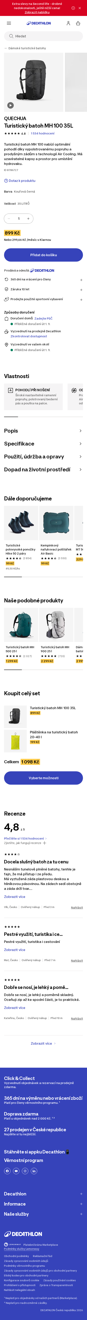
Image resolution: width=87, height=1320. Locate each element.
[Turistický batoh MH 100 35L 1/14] (33, 82)
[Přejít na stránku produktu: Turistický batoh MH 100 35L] (15, 717)
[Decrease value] (9, 218)
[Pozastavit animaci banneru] (73, 8)
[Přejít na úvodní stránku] (39, 23)
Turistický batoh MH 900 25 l (55, 649)
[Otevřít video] (10, 105)
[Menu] (9, 23)
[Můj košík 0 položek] (78, 23)
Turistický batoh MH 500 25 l (20, 649)
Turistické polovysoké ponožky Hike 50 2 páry (20, 549)
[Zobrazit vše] (5, 48)
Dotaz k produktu (22, 181)
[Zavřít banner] (79, 8)
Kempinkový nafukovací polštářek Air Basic (56, 549)
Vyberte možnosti (43, 778)
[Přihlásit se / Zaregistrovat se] (68, 23)
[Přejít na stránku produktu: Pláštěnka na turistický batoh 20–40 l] (15, 741)
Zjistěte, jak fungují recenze (22, 843)
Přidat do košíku (43, 255)
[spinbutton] (18, 219)
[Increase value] (28, 218)
